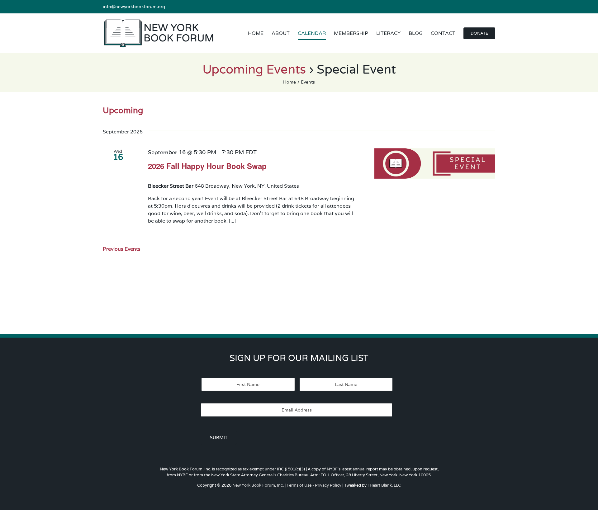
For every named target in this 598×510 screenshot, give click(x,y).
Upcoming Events (254, 69)
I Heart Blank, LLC (384, 485)
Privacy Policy (328, 485)
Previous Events (121, 249)
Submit (219, 437)
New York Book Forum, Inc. (258, 485)
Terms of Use (299, 485)
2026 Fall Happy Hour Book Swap (207, 166)
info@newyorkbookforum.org (134, 6)
